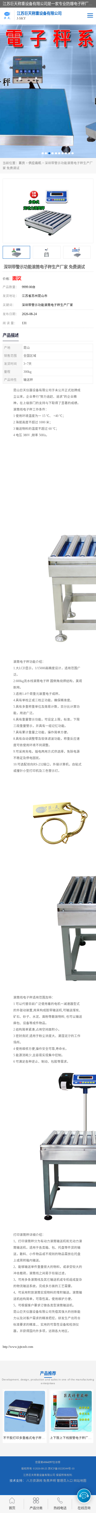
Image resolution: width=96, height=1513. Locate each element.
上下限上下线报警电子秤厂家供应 (27, 1438)
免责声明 (49, 1480)
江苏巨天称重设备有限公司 (39, 1474)
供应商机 (35, 163)
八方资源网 (34, 1480)
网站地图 (80, 1480)
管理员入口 (65, 1480)
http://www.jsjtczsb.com (18, 1346)
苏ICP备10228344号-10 (61, 1468)
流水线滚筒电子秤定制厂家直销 (72, 1438)
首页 (22, 163)
